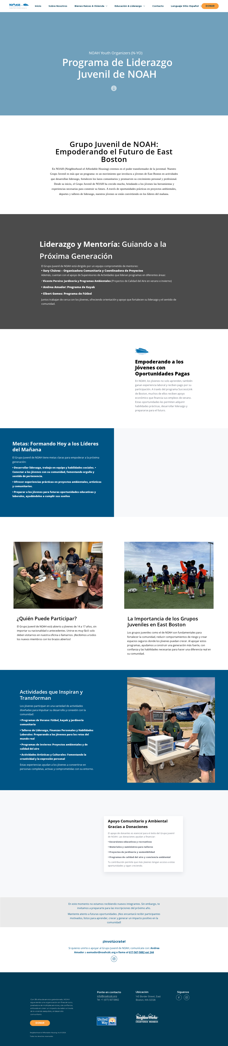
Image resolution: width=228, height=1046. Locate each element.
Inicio (38, 6)
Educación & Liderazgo (128, 6)
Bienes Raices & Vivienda (90, 6)
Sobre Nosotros (58, 6)
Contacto (158, 6)
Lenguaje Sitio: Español (185, 6)
